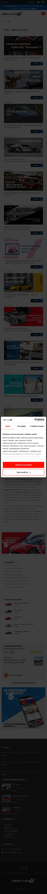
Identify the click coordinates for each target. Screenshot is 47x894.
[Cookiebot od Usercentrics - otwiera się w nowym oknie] (34, 419)
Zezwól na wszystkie (23, 465)
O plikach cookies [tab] (37, 426)
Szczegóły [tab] (21, 426)
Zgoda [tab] (7, 426)
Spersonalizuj (22, 472)
